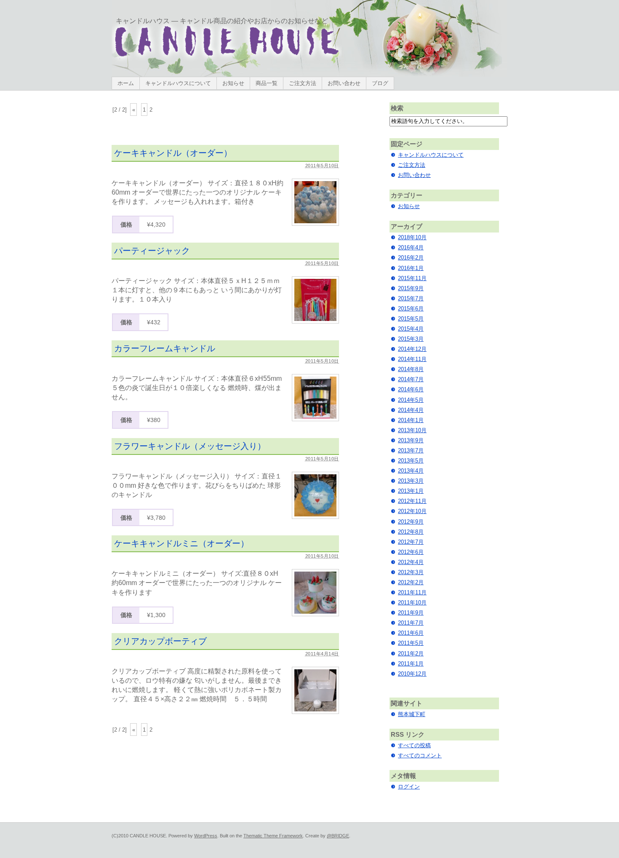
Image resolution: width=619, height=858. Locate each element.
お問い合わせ (344, 83)
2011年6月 (411, 633)
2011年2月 (411, 653)
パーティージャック (152, 250)
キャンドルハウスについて (178, 83)
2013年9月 (411, 440)
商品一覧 (266, 83)
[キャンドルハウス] (227, 58)
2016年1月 (411, 268)
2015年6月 (411, 308)
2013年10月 (412, 430)
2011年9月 (411, 612)
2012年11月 (412, 501)
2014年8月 (411, 369)
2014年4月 (411, 410)
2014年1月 (411, 420)
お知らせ (233, 83)
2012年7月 (411, 542)
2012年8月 (411, 532)
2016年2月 (411, 257)
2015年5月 (411, 318)
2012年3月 (411, 572)
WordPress (205, 835)
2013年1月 (411, 491)
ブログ (380, 83)
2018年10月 (412, 237)
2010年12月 (412, 674)
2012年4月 (411, 562)
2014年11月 (412, 359)
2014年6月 (411, 389)
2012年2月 (411, 582)
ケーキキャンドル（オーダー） (173, 153)
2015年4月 (411, 329)
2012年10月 (412, 511)
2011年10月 (412, 602)
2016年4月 (411, 247)
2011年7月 (411, 623)
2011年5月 (411, 643)
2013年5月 (411, 460)
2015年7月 (411, 298)
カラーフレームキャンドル (164, 348)
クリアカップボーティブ (160, 641)
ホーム (125, 83)
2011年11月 (412, 592)
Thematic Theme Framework (273, 835)
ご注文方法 (302, 83)
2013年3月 (411, 481)
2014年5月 (411, 400)
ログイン (409, 786)
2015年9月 (411, 288)
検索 (397, 108)
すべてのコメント (420, 755)
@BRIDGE (338, 835)
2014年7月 (411, 379)
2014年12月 (412, 349)
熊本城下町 (411, 714)
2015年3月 (411, 339)
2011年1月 (411, 663)
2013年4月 (411, 471)
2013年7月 (411, 450)
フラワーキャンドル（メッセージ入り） (190, 446)
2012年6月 (411, 552)
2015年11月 (412, 278)
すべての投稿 (414, 745)
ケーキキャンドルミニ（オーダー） (181, 543)
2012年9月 (411, 522)
